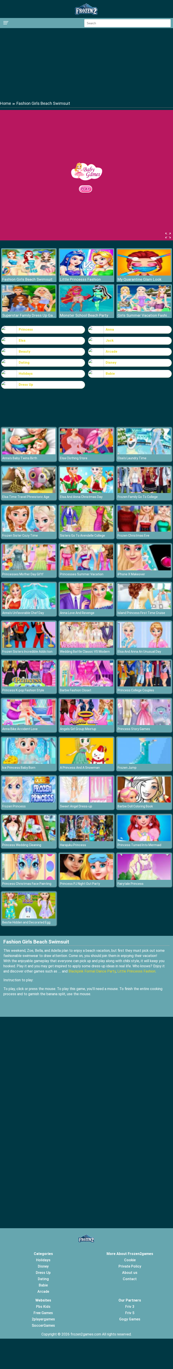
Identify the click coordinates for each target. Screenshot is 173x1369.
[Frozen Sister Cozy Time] (28, 530)
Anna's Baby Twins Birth (19, 458)
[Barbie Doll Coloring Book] (144, 801)
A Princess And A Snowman (80, 767)
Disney (111, 363)
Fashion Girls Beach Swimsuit (27, 279)
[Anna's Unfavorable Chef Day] (28, 608)
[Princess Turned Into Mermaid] (144, 840)
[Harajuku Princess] (86, 840)
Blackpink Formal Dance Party (92, 971)
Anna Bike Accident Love (20, 729)
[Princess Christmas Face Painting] (28, 878)
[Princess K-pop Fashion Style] (28, 685)
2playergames (43, 1319)
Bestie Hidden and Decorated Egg (26, 922)
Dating (24, 363)
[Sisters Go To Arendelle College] (86, 530)
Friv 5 (129, 1313)
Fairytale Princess (130, 883)
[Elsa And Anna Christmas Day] (86, 492)
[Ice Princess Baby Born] (28, 762)
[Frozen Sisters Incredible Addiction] (28, 646)
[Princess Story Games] (144, 724)
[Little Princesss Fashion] (86, 274)
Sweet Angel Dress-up (76, 806)
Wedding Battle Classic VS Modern (85, 651)
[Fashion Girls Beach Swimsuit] (28, 274)
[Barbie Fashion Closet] (86, 685)
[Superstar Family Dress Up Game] (28, 310)
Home (5, 103)
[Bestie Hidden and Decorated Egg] (28, 917)
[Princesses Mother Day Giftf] (28, 569)
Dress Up (26, 385)
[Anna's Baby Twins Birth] (28, 453)
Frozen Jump (127, 767)
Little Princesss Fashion (80, 279)
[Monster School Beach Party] (86, 310)
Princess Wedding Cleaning (21, 845)
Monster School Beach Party (84, 315)
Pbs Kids (43, 1306)
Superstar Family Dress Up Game (28, 315)
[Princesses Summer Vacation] (86, 569)
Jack (110, 340)
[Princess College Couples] (144, 685)
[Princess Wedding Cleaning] (28, 840)
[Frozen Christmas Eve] (144, 530)
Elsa (22, 340)
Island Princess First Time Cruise (141, 613)
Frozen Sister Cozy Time (20, 535)
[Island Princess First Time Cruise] (144, 608)
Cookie (130, 1260)
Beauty (24, 352)
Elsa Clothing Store (73, 458)
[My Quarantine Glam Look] (144, 274)
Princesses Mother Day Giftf (22, 574)
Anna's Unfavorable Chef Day (23, 613)
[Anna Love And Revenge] (86, 608)
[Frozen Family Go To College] (144, 492)
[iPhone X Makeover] (144, 569)
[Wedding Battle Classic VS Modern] (86, 646)
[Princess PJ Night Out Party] (86, 878)
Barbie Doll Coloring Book (135, 806)
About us (129, 1272)
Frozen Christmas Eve (133, 535)
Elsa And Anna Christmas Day (81, 497)
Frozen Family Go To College (138, 497)
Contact (130, 1279)
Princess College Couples (136, 690)
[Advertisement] (86, 64)
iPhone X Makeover (131, 574)
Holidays (26, 374)
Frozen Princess (14, 806)
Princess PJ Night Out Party (80, 883)
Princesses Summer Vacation (81, 574)
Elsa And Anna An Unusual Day (139, 651)
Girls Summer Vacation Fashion (144, 315)
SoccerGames (43, 1325)
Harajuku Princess (73, 845)
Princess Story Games (134, 729)
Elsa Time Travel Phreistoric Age (25, 497)
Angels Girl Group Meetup (78, 729)
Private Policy (129, 1266)
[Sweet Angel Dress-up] (86, 801)
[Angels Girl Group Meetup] (86, 724)
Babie (110, 374)
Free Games (43, 1313)
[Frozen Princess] (28, 801)
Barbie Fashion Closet (75, 690)
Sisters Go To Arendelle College (82, 535)
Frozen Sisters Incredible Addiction (27, 651)
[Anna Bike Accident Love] (28, 724)
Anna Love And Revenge (77, 613)
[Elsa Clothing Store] (86, 453)
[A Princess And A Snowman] (86, 762)
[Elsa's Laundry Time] (144, 453)
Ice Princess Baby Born (18, 767)
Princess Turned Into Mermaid (139, 845)
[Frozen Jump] (144, 762)
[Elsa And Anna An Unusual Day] (144, 646)
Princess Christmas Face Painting (26, 883)
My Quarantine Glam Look (139, 279)
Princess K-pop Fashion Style (23, 690)
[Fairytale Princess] (144, 878)
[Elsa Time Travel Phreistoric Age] (28, 492)
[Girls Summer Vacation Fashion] (144, 310)
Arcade (111, 352)
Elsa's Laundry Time (132, 458)
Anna (110, 329)
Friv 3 (129, 1306)
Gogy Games (129, 1319)
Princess (26, 329)
